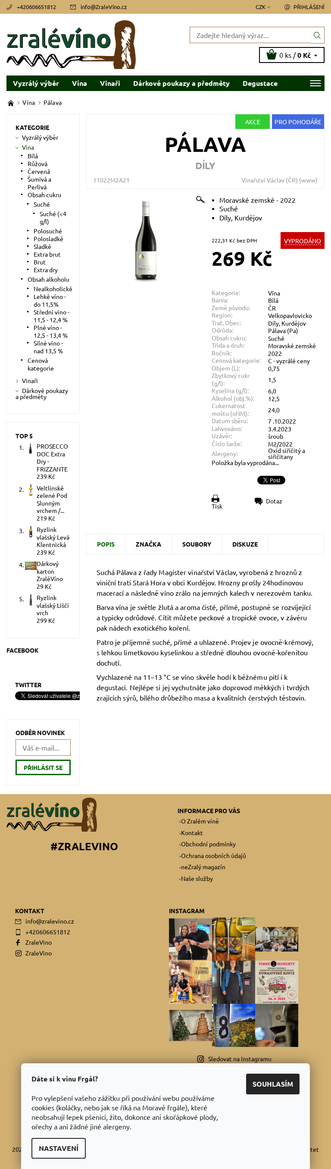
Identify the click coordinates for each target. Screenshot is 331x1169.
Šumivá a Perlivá (39, 183)
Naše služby (197, 878)
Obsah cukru (44, 194)
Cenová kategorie (41, 364)
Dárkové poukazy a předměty (181, 83)
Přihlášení (309, 6)
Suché (276, 338)
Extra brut (47, 254)
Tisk (217, 505)
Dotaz (274, 501)
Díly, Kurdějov (287, 323)
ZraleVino (38, 942)
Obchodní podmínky (208, 844)
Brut (40, 262)
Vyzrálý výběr (36, 83)
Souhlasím (273, 1083)
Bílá (273, 300)
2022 (275, 353)
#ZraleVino (84, 846)
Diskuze (245, 544)
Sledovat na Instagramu (240, 1058)
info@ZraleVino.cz (104, 6)
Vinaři (110, 83)
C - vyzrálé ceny (289, 361)
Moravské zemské (292, 345)
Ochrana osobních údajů (213, 855)
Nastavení (58, 1148)
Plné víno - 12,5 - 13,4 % (51, 331)
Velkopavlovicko (290, 315)
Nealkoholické (53, 288)
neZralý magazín (203, 866)
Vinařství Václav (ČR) (269, 180)
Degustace (260, 83)
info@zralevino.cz (49, 921)
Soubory (196, 544)
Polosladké (48, 238)
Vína (79, 83)
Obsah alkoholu (48, 279)
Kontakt (192, 832)
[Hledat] (317, 35)
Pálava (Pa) (283, 330)
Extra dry (46, 269)
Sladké (42, 246)
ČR (272, 308)
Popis (106, 544)
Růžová (37, 163)
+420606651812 (36, 6)
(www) (308, 180)
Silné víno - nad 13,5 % (48, 347)
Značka (148, 544)
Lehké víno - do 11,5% (50, 300)
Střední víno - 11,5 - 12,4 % (51, 316)
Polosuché (48, 231)
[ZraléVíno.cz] (86, 44)
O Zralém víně (200, 821)
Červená (39, 171)
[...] (11, 102)
